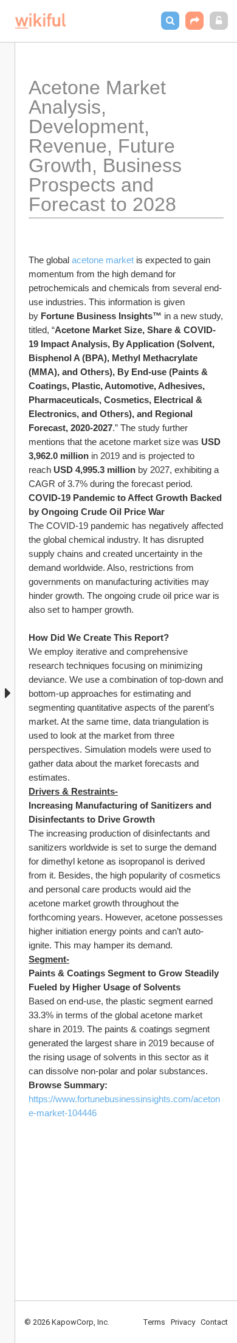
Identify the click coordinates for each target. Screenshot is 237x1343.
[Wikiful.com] (40, 21)
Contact (214, 1322)
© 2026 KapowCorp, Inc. (66, 1322)
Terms (154, 1322)
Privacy (183, 1322)
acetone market (103, 260)
